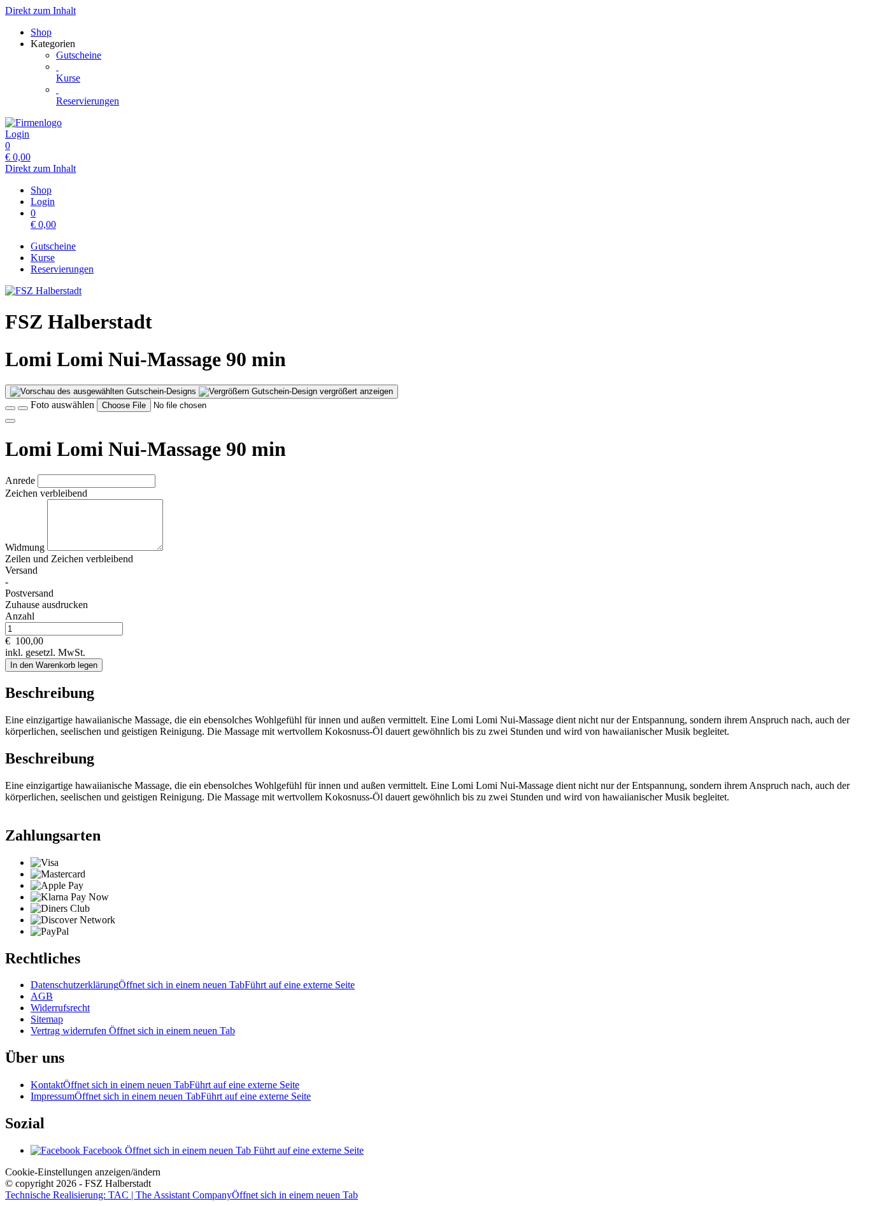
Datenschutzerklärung (193, 984)
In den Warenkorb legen (53, 665)
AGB (42, 996)
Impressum (171, 1096)
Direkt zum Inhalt (40, 10)
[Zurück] (10, 408)
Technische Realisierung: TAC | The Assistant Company (181, 1194)
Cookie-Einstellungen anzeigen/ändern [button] (82, 1172)
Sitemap (47, 1019)
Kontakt (165, 1084)
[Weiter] (10, 421)
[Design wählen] (23, 408)
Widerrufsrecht (60, 1007)
